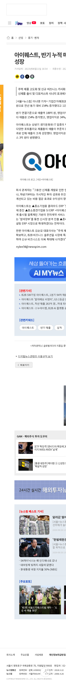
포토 (42, 23)
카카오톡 (17, 77)
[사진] (34, 524)
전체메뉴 (9, 23)
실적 (59, 328)
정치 (51, 23)
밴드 (32, 77)
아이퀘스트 (28, 328)
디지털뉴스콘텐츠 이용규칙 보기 (35, 356)
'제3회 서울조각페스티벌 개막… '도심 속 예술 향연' (39, 609)
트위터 (27, 77)
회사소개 (10, 654)
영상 (29, 23)
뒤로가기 (24, 365)
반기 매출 (45, 328)
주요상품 (25, 654)
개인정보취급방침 (57, 654)
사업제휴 (39, 654)
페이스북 (22, 77)
